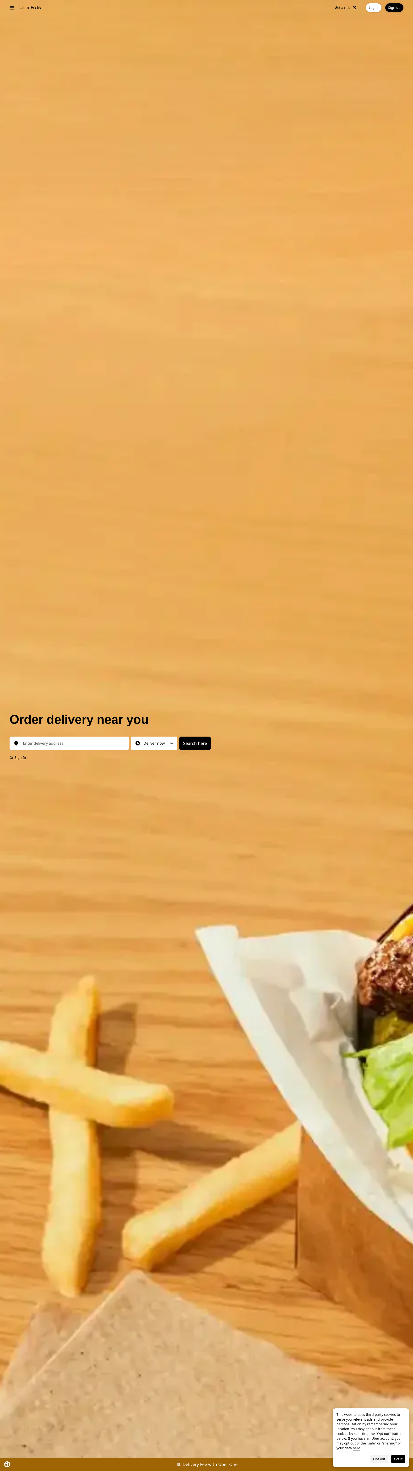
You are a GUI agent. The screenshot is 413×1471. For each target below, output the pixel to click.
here (356, 1448)
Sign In (20, 757)
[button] (154, 743)
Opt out (379, 1459)
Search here (195, 743)
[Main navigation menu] (12, 7)
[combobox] (73, 743)
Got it (398, 1459)
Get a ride (343, 8)
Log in (374, 7)
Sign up (394, 7)
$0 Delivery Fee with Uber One (207, 1464)
